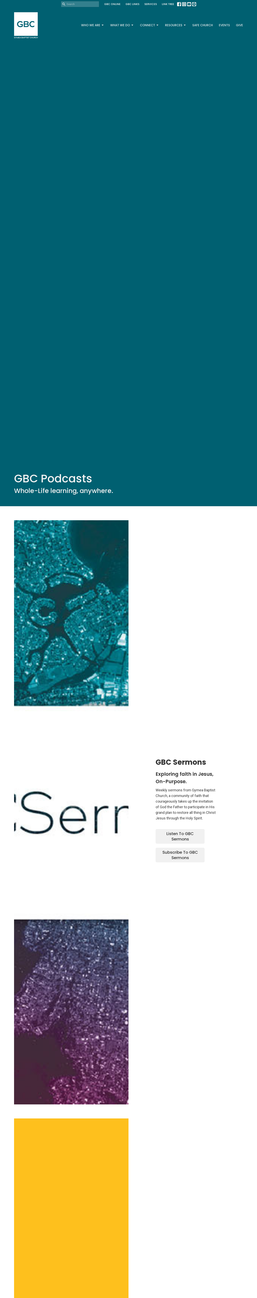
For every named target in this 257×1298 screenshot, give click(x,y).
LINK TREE (168, 4)
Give (239, 25)
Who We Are (90, 25)
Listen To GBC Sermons (180, 836)
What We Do (120, 25)
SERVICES (150, 4)
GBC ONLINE (112, 4)
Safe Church (202, 25)
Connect (147, 25)
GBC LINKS (132, 4)
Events (224, 25)
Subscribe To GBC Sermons (180, 855)
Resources (173, 25)
